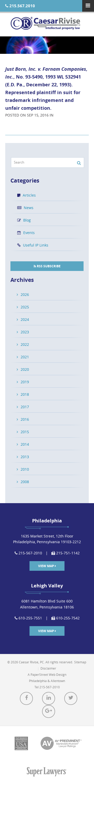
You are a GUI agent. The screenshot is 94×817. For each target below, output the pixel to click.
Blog (26, 220)
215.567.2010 (21, 6)
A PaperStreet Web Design (47, 674)
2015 (25, 431)
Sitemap (80, 662)
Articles (29, 195)
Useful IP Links (35, 245)
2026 (25, 294)
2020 (25, 369)
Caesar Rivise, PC (47, 24)
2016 (25, 419)
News (28, 207)
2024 (25, 319)
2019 (25, 381)
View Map (46, 566)
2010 (25, 469)
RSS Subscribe (48, 266)
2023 (25, 331)
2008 (25, 481)
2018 (25, 394)
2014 (25, 444)
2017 (25, 406)
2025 (25, 306)
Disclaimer (48, 668)
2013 (25, 456)
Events (28, 232)
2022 (25, 344)
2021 (25, 356)
